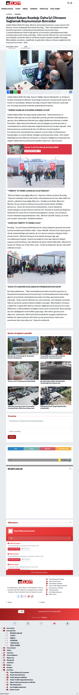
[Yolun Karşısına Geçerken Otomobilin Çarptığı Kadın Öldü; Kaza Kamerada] (23, 396)
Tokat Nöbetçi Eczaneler (56, 579)
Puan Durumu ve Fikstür (56, 588)
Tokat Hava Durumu (55, 581)
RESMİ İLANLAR (7, 9)
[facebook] (14, 623)
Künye (10, 602)
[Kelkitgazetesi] (13, 3)
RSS (22, 611)
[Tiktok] (32, 596)
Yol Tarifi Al (26, 549)
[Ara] (68, 3)
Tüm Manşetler (53, 590)
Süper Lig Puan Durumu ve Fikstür (22, 682)
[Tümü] (70, 522)
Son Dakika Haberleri (55, 592)
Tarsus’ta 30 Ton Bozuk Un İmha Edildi (21, 381)
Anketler (10, 662)
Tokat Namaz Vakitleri (55, 583)
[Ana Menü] (71, 3)
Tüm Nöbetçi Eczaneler (40, 572)
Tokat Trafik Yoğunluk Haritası (58, 585)
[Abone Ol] (70, 92)
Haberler (9, 14)
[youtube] (54, 623)
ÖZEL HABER (55, 9)
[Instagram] (25, 596)
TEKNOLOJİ (44, 9)
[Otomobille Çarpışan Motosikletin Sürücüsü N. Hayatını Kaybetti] (55, 345)
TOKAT (17, 9)
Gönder (12, 437)
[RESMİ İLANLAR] (70, 469)
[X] (21, 596)
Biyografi (10, 660)
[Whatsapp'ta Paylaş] (15, 92)
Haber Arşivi (52, 594)
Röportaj (10, 658)
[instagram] (41, 623)
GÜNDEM (33, 9)
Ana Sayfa (10, 628)
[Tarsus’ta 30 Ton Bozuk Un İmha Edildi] (23, 370)
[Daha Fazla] (19, 92)
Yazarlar (10, 653)
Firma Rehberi (12, 655)
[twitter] (28, 623)
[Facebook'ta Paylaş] (8, 92)
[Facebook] (18, 596)
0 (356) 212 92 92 (14, 559)
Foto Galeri (11, 648)
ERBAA (25, 9)
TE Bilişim (44, 617)
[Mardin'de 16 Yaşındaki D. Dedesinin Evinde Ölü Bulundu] (23, 345)
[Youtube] (28, 596)
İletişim (43, 602)
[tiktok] (67, 623)
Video (9, 650)
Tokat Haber (4, 694)
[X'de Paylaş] (11, 92)
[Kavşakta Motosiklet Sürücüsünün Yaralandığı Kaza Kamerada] (55, 370)
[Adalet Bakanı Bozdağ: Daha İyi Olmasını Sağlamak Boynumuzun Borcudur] (39, 70)
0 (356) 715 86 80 (14, 549)
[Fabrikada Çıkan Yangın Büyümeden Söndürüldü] (55, 396)
